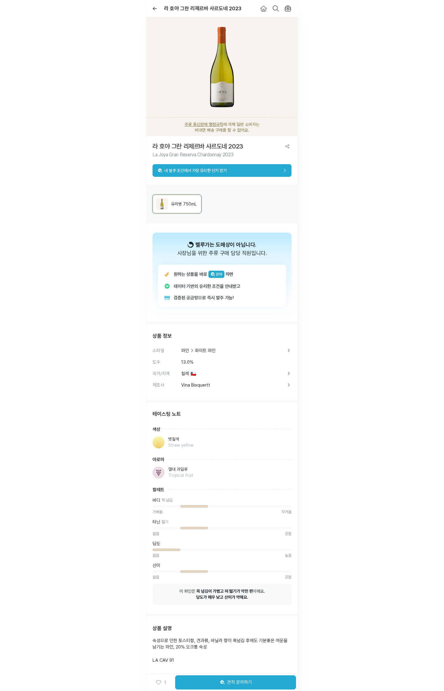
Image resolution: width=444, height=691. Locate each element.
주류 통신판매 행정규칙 (204, 124)
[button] (161, 683)
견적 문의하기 (239, 682)
